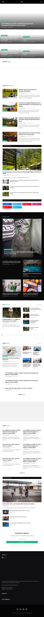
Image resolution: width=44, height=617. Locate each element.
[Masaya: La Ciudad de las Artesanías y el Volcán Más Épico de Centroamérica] (12, 285)
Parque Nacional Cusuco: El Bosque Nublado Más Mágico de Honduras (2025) (22, 172)
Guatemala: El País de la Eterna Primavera (11, 358)
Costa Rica (8, 85)
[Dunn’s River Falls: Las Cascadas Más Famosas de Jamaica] (22, 491)
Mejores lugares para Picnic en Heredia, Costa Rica (27, 90)
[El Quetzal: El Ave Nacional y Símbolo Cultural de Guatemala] (37, 360)
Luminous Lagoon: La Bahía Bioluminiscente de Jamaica (20, 522)
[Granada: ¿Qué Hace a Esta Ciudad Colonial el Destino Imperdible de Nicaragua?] (32, 285)
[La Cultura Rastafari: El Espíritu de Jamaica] (6, 518)
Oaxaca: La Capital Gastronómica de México (35, 315)
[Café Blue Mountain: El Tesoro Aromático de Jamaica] (6, 512)
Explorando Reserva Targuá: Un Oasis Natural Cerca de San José (29, 133)
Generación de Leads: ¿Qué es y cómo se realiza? (33, 39)
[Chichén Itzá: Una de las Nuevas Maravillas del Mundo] (26, 310)
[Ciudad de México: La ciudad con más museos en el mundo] (12, 313)
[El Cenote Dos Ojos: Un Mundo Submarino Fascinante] (32, 266)
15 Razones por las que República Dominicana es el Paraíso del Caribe (21, 253)
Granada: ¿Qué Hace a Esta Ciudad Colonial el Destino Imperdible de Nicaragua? (30, 294)
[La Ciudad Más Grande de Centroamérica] (37, 348)
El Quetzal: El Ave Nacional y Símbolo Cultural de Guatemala (37, 365)
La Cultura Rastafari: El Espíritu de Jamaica (18, 516)
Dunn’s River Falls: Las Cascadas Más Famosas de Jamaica (18, 504)
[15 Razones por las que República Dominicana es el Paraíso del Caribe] (22, 238)
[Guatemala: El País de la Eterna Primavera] (12, 351)
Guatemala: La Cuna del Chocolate (27, 353)
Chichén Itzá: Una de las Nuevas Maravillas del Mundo (35, 309)
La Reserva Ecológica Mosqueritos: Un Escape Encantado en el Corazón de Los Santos (30, 104)
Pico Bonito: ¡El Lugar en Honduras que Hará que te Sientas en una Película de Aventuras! (24, 187)
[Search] (40, 2)
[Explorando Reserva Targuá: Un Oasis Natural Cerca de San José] (10, 137)
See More (39, 343)
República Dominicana (8, 249)
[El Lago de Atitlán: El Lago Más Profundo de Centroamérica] (27, 360)
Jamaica (4, 501)
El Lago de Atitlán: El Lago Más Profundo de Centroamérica (27, 365)
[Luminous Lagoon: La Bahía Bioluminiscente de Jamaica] (6, 524)
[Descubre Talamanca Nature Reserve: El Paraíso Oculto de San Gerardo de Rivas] (10, 122)
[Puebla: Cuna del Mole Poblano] (26, 329)
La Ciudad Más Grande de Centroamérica (36, 353)
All (36, 304)
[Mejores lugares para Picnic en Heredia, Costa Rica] (10, 93)
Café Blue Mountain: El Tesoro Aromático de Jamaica (20, 510)
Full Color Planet (4, 27)
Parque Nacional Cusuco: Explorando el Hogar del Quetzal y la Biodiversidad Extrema (24, 193)
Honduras (5, 169)
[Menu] (3, 2)
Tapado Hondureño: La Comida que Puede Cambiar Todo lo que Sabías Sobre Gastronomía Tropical (24, 181)
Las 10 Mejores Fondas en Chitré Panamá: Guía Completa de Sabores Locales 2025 (17, 24)
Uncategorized (4, 21)
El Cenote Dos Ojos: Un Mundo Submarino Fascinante (32, 274)
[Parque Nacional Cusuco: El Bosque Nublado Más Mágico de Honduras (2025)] (22, 159)
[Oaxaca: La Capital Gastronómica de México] (26, 316)
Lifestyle (6, 304)
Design (6, 343)
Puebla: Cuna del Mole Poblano (34, 328)
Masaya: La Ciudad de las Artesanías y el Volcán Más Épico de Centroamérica (11, 294)
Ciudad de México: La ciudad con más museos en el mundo (11, 320)
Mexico (4, 317)
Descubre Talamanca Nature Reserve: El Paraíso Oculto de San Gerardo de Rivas (29, 119)
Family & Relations (7, 477)
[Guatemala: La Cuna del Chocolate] (27, 348)
